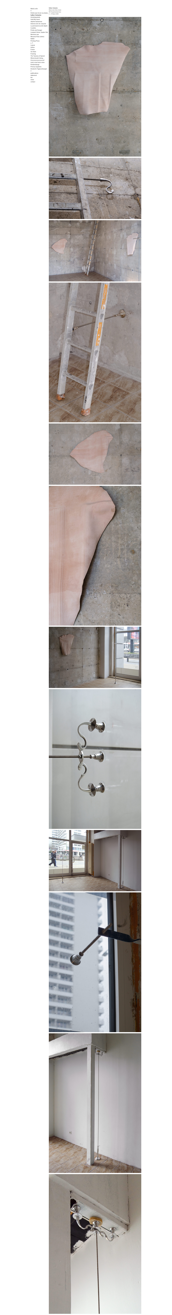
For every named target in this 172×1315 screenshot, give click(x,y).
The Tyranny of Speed (38, 56)
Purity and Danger (36, 30)
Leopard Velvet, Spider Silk (39, 32)
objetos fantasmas (36, 21)
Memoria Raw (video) (37, 36)
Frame (33, 49)
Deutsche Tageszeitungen (39, 69)
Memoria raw (35, 34)
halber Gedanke (36, 15)
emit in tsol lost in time (38, 62)
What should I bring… (37, 58)
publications (34, 73)
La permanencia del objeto (39, 26)
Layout (33, 45)
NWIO (32, 39)
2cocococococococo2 (37, 60)
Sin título (33, 51)
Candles (33, 28)
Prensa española (36, 66)
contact (33, 82)
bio (32, 77)
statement (34, 75)
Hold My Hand (35, 19)
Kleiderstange (35, 64)
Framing (33, 54)
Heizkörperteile (35, 17)
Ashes (33, 47)
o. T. (32, 43)
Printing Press (35, 41)
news (32, 79)
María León (34, 8)
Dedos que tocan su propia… (40, 13)
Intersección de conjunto (38, 23)
